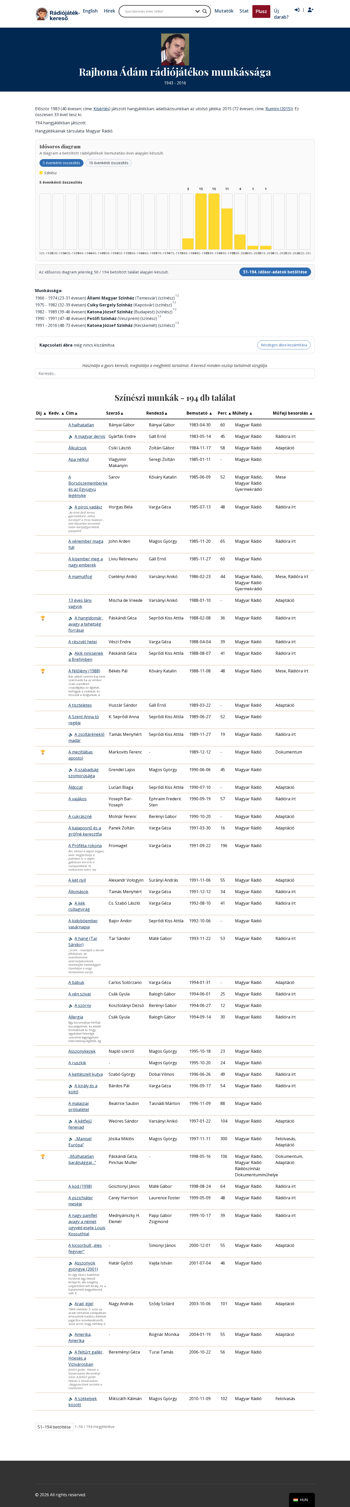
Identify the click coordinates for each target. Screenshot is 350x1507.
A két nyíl (77, 880)
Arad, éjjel (84, 1303)
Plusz (261, 11)
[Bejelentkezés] (297, 10)
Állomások (78, 891)
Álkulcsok (77, 448)
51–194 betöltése (54, 1427)
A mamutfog (80, 576)
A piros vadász (88, 507)
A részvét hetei (82, 642)
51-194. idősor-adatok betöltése (275, 271)
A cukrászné (80, 816)
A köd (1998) (80, 1186)
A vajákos (77, 799)
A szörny (83, 1005)
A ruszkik (77, 1063)
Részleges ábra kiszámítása (284, 344)
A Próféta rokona (85, 845)
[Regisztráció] (310, 10)
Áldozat (75, 787)
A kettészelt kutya (85, 1074)
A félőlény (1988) (84, 671)
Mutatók (223, 11)
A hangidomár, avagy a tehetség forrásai (85, 624)
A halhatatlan (81, 425)
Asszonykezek (82, 1051)
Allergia (75, 1017)
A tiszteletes (80, 705)
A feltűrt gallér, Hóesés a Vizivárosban (86, 1358)
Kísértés (101, 109)
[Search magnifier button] (204, 11)
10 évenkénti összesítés (108, 162)
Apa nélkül (78, 459)
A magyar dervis (90, 436)
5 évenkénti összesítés (61, 162)
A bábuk (76, 982)
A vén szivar (79, 994)
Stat (244, 11)
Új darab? (281, 14)
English (90, 11)
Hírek (109, 11)
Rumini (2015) (278, 109)
